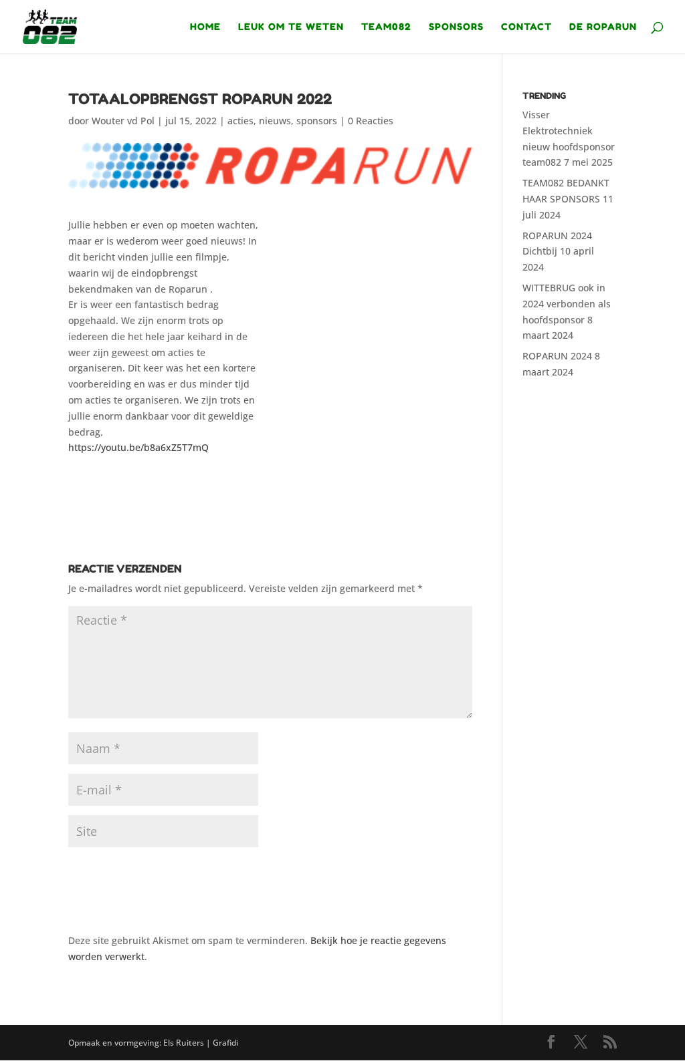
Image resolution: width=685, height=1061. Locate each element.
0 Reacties (370, 120)
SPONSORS (456, 27)
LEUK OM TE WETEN (291, 27)
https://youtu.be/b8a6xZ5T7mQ (138, 447)
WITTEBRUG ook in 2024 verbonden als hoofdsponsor (566, 303)
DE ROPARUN (603, 27)
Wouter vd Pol (123, 120)
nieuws (275, 120)
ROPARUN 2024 (557, 355)
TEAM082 (386, 27)
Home (205, 27)
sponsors (316, 120)
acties (240, 120)
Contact (526, 27)
